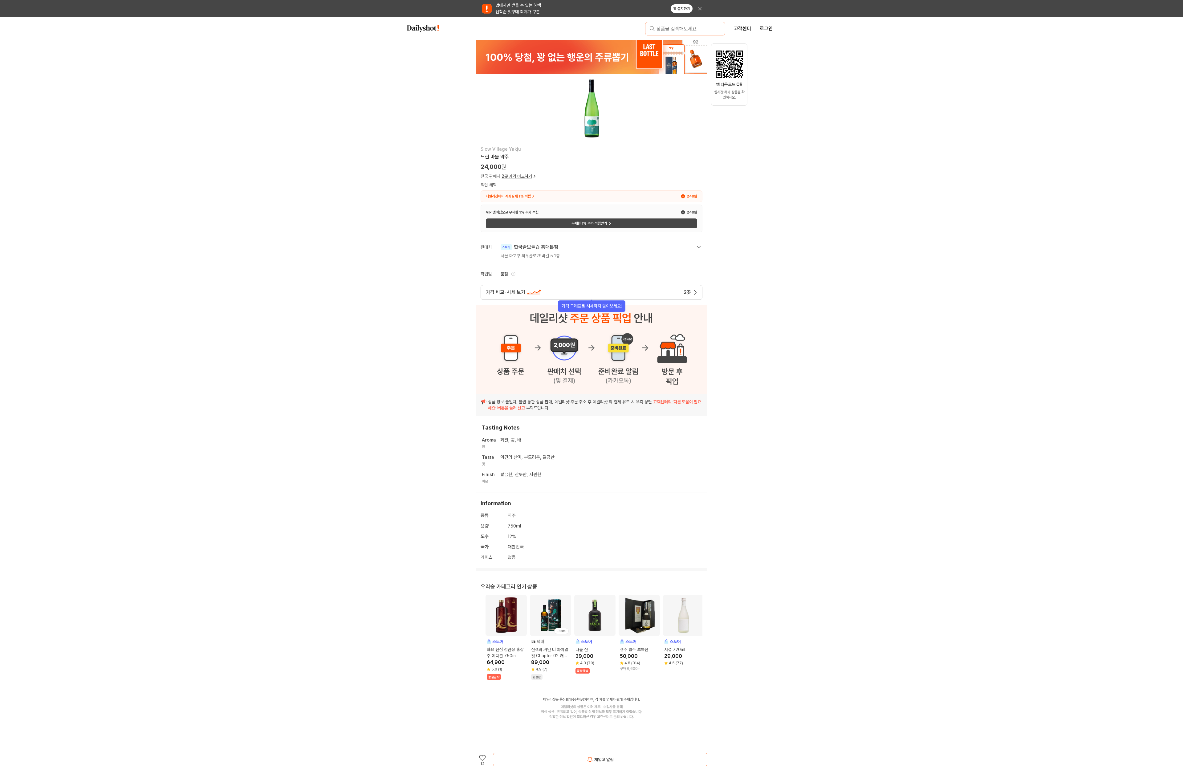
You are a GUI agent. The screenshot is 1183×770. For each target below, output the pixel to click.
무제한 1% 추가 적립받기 (589, 223)
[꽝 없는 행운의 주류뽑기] (591, 57)
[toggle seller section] (698, 247)
